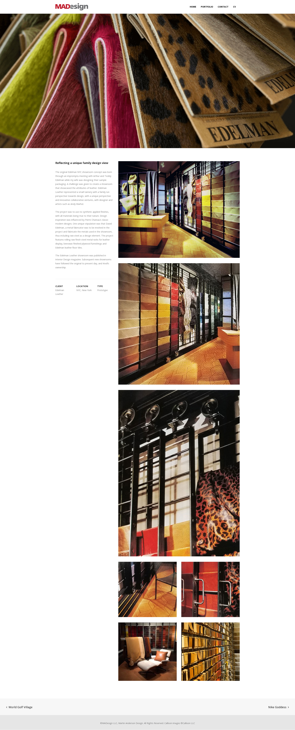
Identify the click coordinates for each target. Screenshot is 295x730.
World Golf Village (20, 707)
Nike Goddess (277, 707)
